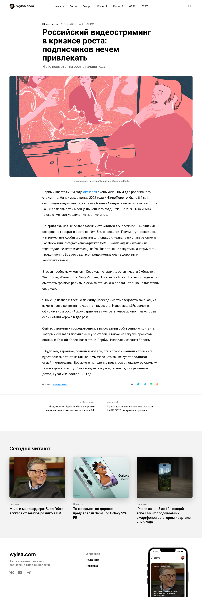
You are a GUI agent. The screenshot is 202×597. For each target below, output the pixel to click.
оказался (90, 192)
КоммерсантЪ (60, 384)
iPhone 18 (118, 6)
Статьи (73, 6)
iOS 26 (132, 6)
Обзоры (87, 6)
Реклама (92, 565)
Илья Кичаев (52, 24)
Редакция (92, 559)
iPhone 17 (102, 6)
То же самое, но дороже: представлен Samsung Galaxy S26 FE (100, 513)
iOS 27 (144, 6)
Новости (59, 6)
